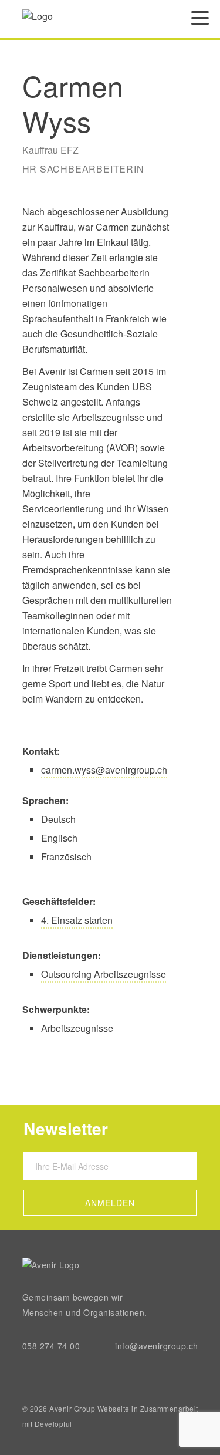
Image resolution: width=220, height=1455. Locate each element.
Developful (53, 1424)
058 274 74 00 (51, 1346)
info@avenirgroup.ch (156, 1346)
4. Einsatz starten (77, 920)
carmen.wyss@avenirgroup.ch (104, 770)
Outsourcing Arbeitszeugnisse (103, 974)
